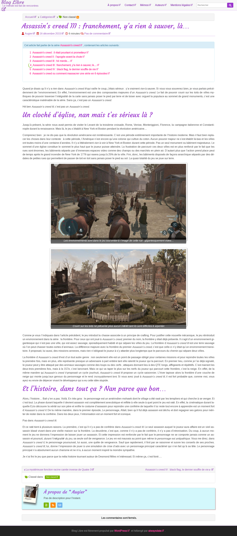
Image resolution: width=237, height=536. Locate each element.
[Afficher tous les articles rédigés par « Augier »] (46, 505)
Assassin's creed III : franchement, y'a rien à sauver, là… (65, 65)
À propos (113, 5)
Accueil (29, 17)
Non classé (51, 477)
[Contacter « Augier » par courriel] (59, 505)
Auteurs (159, 5)
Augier (28, 33)
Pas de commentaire (96, 33)
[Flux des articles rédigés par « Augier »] (53, 505)
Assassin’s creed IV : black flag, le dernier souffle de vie (64, 69)
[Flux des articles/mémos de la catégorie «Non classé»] (77, 17)
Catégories (46, 17)
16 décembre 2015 (50, 33)
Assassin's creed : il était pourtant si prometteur (59, 52)
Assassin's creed (70, 45)
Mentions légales (180, 5)
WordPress (120, 530)
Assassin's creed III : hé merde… (51, 61)
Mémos (144, 5)
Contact (129, 5)
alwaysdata (154, 530)
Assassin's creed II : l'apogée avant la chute (57, 56)
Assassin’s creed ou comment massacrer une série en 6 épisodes (69, 73)
